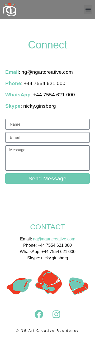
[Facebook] (39, 314)
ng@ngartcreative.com (54, 239)
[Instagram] (56, 314)
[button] (88, 9)
